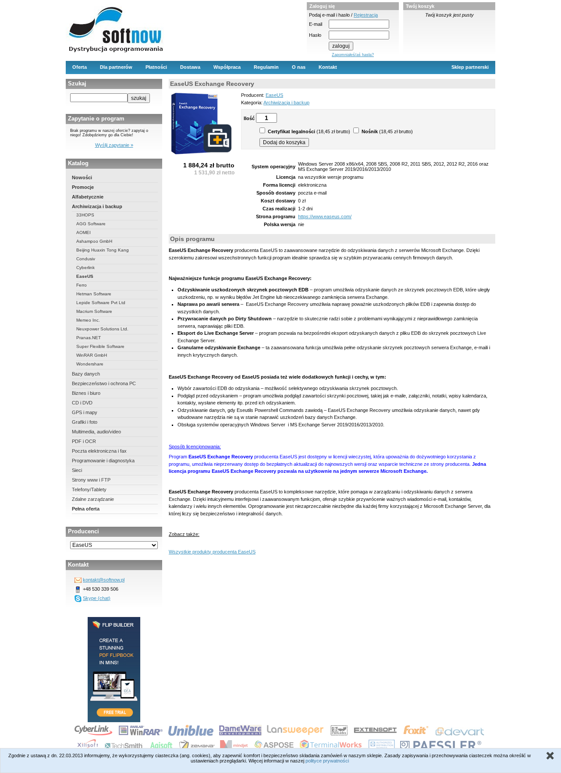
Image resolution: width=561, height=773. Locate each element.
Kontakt (328, 67)
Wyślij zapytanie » (114, 145)
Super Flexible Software (100, 346)
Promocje (83, 187)
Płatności (156, 67)
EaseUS (84, 276)
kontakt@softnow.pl (103, 579)
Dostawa (190, 67)
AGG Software (91, 223)
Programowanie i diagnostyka (103, 460)
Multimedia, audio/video (96, 431)
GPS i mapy (84, 412)
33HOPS (85, 215)
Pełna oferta (85, 508)
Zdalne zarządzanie (93, 499)
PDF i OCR (84, 441)
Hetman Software (93, 293)
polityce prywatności (327, 760)
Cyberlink (85, 267)
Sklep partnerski (470, 67)
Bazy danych (86, 373)
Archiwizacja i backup (97, 206)
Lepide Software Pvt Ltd (100, 302)
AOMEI (83, 232)
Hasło (315, 35)
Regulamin (266, 67)
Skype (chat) (96, 598)
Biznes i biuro (86, 393)
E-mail (315, 24)
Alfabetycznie (87, 196)
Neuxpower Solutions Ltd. (102, 328)
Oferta (79, 67)
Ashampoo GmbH (94, 241)
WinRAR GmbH (91, 355)
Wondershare (89, 364)
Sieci (77, 470)
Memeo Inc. (88, 320)
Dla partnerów (116, 67)
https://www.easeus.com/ (325, 216)
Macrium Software (94, 311)
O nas (298, 67)
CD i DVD (82, 402)
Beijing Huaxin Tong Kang (102, 250)
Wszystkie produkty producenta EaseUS (212, 551)
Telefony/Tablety (89, 489)
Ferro (81, 285)
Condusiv (85, 258)
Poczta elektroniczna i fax (99, 451)
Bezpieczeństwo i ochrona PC (104, 383)
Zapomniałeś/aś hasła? (353, 55)
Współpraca (227, 67)
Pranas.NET (88, 337)
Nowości (82, 177)
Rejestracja (366, 15)
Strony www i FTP (91, 479)
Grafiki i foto (84, 422)
